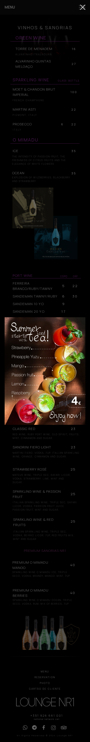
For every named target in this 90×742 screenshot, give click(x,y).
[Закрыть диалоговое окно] (83, 7)
